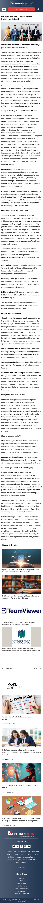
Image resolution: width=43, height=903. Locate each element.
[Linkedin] (25, 846)
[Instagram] (21, 846)
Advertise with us (21, 886)
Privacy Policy (21, 891)
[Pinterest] (28, 846)
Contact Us (21, 881)
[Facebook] (14, 846)
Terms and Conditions (21, 894)
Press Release (21, 883)
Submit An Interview (21, 888)
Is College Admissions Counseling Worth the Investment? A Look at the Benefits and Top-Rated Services (21, 752)
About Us (21, 878)
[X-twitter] (17, 846)
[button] (4, 9)
